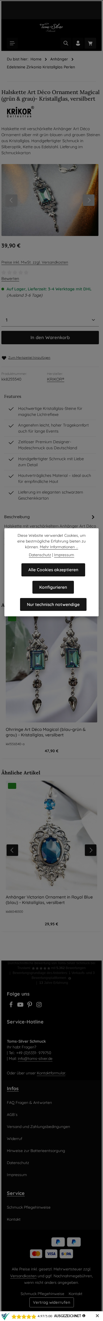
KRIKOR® (55, 379)
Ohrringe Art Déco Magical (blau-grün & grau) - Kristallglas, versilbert (46, 732)
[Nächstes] (88, 200)
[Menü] (12, 43)
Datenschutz (18, 1162)
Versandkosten (23, 1275)
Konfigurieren (53, 587)
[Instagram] (39, 1006)
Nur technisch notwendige (53, 604)
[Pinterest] (30, 1006)
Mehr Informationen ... (59, 546)
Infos (13, 1088)
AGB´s (12, 1114)
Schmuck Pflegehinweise (29, 1207)
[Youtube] (20, 1006)
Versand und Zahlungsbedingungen (38, 1126)
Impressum (17, 1174)
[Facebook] (11, 1006)
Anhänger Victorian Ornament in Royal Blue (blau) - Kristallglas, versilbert (49, 899)
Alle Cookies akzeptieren (53, 569)
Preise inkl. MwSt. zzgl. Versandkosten (34, 262)
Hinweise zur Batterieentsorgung (36, 1150)
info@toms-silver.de (35, 1058)
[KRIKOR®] (51, 111)
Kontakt (14, 1219)
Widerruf (14, 1138)
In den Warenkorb (50, 337)
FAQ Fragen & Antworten (29, 1102)
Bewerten (10, 278)
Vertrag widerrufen (51, 1302)
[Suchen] (65, 43)
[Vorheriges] (11, 200)
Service (16, 1193)
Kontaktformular (51, 1073)
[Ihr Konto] (78, 43)
